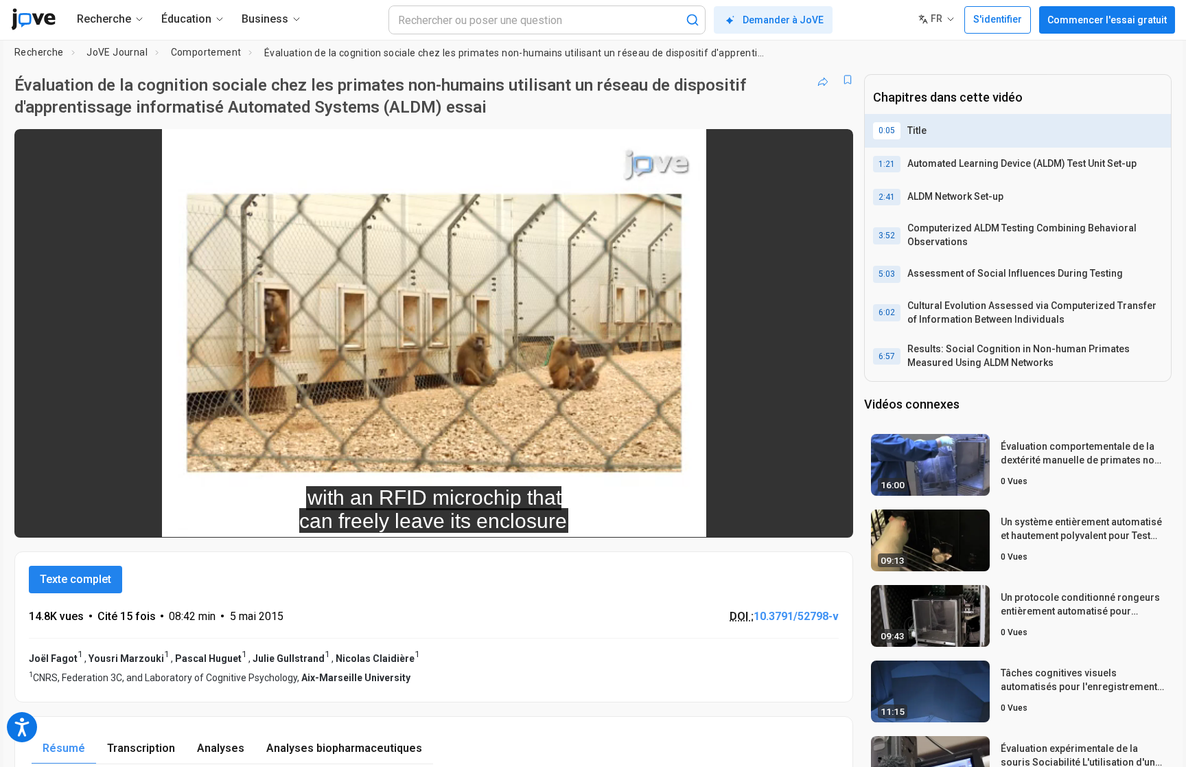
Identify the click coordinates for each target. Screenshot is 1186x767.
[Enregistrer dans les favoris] (847, 79)
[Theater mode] (831, 517)
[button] (831, 148)
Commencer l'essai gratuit (1107, 19)
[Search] (692, 20)
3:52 (887, 235)
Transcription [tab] (141, 748)
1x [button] (772, 517)
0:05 (887, 130)
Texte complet (75, 579)
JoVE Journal (117, 52)
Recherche (39, 52)
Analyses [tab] (220, 748)
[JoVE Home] (33, 19)
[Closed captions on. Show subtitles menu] (799, 517)
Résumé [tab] (64, 748)
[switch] (693, 518)
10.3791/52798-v (796, 616)
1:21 (887, 164)
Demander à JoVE (783, 19)
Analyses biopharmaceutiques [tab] (344, 748)
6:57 (887, 356)
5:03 (887, 274)
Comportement (206, 52)
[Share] (822, 79)
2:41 (887, 197)
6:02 (887, 312)
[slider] (358, 517)
